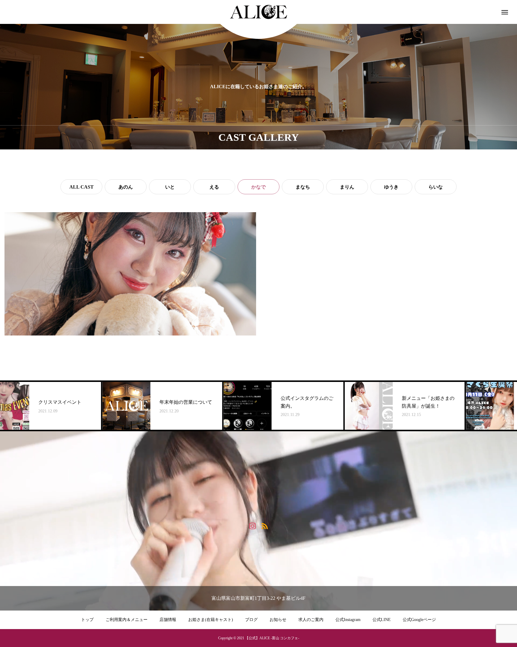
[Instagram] (252, 525)
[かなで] (130, 274)
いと (170, 186)
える (214, 186)
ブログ (251, 619)
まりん (347, 186)
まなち (303, 186)
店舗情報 (167, 619)
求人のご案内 (310, 619)
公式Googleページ (419, 619)
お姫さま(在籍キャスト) (210, 619)
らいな (435, 186)
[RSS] (264, 525)
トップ (87, 619)
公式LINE (381, 619)
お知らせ (278, 619)
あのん (125, 186)
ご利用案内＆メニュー (127, 619)
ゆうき (391, 186)
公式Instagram (348, 619)
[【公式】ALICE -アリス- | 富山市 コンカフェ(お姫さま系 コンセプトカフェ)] (258, 11)
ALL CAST (81, 186)
